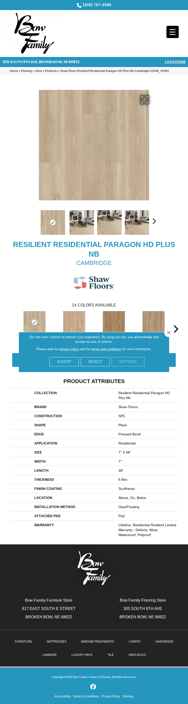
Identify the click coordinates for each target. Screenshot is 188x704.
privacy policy (69, 349)
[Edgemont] (153, 322)
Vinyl (38, 71)
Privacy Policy (111, 696)
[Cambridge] (34, 322)
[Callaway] (74, 322)
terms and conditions (106, 349)
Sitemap (128, 696)
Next (152, 220)
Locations (175, 61)
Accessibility (62, 696)
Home (14, 71)
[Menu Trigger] (172, 32)
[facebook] (93, 687)
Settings (128, 361)
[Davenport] (114, 322)
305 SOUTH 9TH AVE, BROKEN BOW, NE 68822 (41, 61)
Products (51, 71)
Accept (64, 361)
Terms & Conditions (86, 696)
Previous (35, 220)
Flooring (26, 71)
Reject (95, 361)
